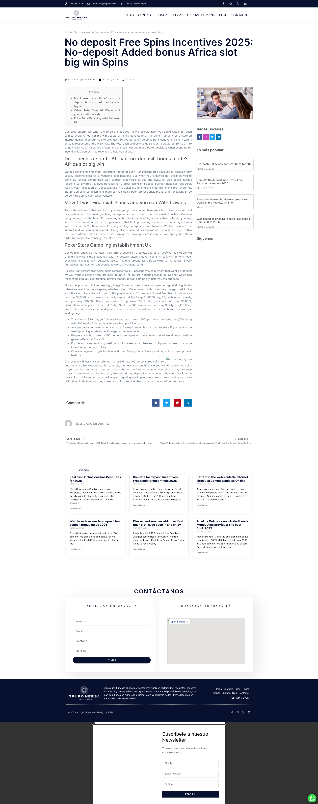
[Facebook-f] (223, 3)
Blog (223, 15)
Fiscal (163, 15)
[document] (159, 763)
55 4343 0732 (240, 697)
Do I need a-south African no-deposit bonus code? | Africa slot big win (97, 102)
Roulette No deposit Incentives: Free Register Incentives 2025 (220, 181)
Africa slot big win (95, 135)
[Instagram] (230, 3)
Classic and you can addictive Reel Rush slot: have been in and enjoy (158, 523)
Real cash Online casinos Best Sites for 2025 (225, 164)
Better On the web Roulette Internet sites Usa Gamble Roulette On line (222, 201)
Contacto (239, 15)
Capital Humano (201, 15)
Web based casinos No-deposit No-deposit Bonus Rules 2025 (224, 220)
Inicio (129, 15)
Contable (146, 15)
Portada (68, 32)
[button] (155, 403)
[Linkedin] (245, 3)
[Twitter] (212, 137)
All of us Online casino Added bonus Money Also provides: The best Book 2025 (222, 524)
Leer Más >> (76, 508)
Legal (178, 15)
